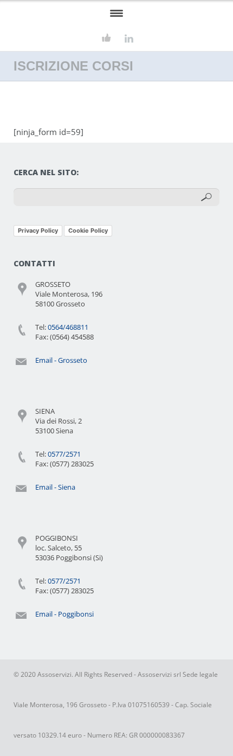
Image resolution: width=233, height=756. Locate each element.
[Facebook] (106, 38)
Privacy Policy (38, 230)
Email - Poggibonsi (64, 614)
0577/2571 (64, 454)
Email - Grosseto (61, 360)
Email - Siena (55, 487)
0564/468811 (68, 327)
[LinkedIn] (128, 38)
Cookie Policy (88, 230)
